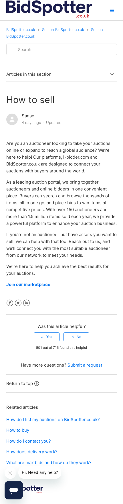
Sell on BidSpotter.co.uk (63, 29)
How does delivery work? (31, 451)
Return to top (19, 383)
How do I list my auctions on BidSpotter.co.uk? (53, 419)
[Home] (49, 17)
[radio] (46, 336)
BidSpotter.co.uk (20, 29)
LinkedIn (26, 303)
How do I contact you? (28, 441)
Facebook (9, 303)
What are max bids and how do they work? (49, 462)
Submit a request (85, 365)
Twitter (18, 303)
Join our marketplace (28, 284)
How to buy (17, 430)
